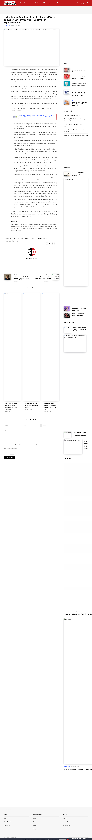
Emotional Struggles (30, 238)
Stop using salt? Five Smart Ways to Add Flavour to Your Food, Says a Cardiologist (80, 434)
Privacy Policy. (62, 839)
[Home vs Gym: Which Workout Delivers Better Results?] (31, 347)
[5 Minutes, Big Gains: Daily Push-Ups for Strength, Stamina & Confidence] (12, 347)
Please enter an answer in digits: (11, 448)
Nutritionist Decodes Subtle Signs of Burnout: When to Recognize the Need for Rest (21, 278)
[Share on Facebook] (5, 73)
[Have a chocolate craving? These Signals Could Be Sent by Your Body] (50, 347)
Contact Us (65, 829)
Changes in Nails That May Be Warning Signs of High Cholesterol (79, 104)
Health (73, 68)
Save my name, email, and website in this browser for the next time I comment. (24, 444)
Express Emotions (42, 238)
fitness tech (8, 241)
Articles (5, 814)
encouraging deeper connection (37, 94)
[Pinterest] (55, 243)
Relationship (7, 825)
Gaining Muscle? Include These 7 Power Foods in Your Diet (79, 329)
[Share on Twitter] (5, 77)
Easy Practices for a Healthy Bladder (79, 70)
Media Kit (65, 818)
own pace (15, 241)
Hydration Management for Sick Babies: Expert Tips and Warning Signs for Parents (42, 278)
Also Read (20, 118)
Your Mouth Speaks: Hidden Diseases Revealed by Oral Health (79, 85)
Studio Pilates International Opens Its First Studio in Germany (78, 315)
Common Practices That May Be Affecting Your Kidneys (80, 77)
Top (87, 837)
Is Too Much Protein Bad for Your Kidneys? (86, 445)
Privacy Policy (66, 821)
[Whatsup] (5, 85)
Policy (34, 829)
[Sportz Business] (10, 3)
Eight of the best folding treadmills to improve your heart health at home (80, 174)
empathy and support (40, 211)
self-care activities (21, 179)
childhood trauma (18, 238)
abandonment (8, 238)
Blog (5, 818)
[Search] (86, 3)
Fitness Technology (37, 814)
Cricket (35, 821)
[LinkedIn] (5, 81)
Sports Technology (8, 821)
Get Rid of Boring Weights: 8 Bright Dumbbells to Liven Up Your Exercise (79, 308)
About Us (65, 814)
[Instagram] (5, 88)
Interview (6, 829)
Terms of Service (66, 825)
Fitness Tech (7, 25)
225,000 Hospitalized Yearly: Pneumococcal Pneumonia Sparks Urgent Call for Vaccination (79, 95)
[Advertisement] (46, 9)
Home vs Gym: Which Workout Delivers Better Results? (32, 405)
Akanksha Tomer (31, 259)
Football (35, 825)
